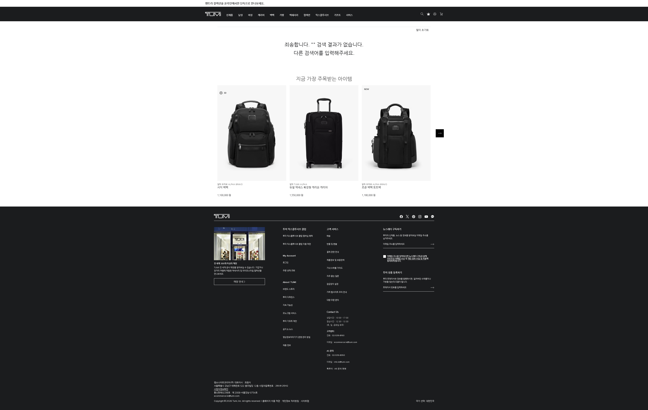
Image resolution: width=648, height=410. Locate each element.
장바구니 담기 (251, 172)
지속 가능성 (288, 305)
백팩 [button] (272, 15)
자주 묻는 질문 (333, 276)
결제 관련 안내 (333, 252)
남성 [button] (240, 15)
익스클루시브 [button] (322, 15)
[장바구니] (441, 14)
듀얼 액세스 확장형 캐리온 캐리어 (309, 187)
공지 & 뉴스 (288, 329)
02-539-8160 (338, 336)
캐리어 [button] (261, 15)
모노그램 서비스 (289, 313)
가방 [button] (282, 15)
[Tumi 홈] (213, 13)
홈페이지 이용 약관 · (272, 401)
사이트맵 (305, 401)
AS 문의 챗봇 (340, 369)
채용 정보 (287, 345)
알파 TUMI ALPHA (298, 184)
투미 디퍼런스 (288, 297)
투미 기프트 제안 (290, 321)
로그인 (285, 262)
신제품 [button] (229, 15)
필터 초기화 (422, 30)
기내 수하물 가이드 (335, 268)
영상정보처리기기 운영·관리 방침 (296, 337)
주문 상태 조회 (289, 270)
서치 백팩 (222, 187)
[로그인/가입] (434, 14)
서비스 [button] (349, 15)
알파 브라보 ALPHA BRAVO (229, 184)
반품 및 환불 (332, 244)
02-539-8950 (338, 355)
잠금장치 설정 (332, 284)
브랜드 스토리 (288, 289)
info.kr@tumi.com (341, 362)
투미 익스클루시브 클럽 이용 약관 (297, 244)
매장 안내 (238, 281)
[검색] (422, 14)
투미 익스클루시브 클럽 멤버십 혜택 (298, 236)
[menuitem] (230, 14)
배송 (328, 236)
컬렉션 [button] (307, 15)
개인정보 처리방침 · (291, 401)
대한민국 (430, 401)
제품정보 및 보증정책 (335, 260)
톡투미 (330, 369)
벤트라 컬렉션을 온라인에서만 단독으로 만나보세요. (234, 3)
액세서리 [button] (293, 15)
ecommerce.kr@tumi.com (345, 342)
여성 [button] (250, 15)
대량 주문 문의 (333, 300)
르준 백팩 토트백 (371, 187)
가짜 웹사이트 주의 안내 (337, 292)
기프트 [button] (337, 15)
